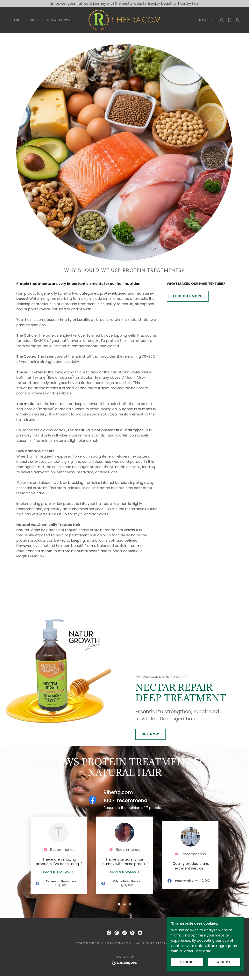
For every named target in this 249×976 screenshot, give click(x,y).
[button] (204, 20)
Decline (187, 962)
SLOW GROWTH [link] (60, 20)
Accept (224, 962)
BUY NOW (150, 734)
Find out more (187, 296)
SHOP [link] (33, 20)
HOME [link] (15, 20)
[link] (124, 19)
